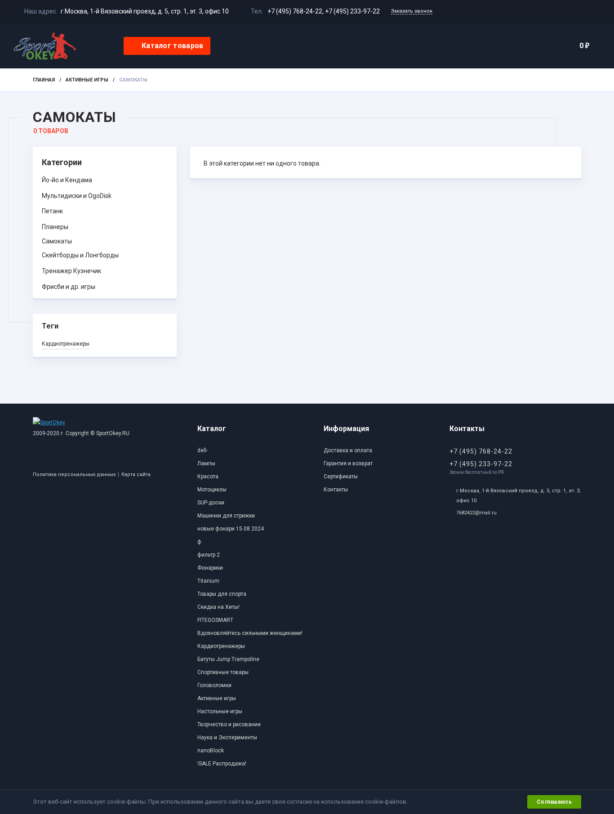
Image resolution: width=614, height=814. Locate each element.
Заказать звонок (411, 11)
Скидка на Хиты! (218, 607)
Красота (207, 476)
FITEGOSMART (215, 620)
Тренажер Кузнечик (71, 270)
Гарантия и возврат (348, 463)
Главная (44, 79)
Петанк (52, 211)
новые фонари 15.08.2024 (230, 529)
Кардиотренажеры (65, 344)
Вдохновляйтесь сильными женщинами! (250, 633)
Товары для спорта (221, 594)
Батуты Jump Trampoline (228, 659)
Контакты (336, 489)
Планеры (55, 226)
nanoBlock (210, 750)
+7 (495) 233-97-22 (352, 11)
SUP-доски (210, 502)
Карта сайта (136, 474)
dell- (202, 450)
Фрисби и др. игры (68, 286)
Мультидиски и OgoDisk (76, 195)
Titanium (208, 581)
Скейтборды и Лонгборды (80, 255)
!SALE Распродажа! (221, 763)
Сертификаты (341, 476)
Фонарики (210, 568)
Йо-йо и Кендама (67, 180)
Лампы (206, 463)
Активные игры (87, 79)
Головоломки (214, 685)
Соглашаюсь (554, 802)
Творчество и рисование (229, 724)
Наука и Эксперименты (227, 737)
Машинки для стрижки (226, 516)
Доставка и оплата (348, 450)
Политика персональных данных (74, 474)
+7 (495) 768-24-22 (294, 11)
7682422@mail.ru (476, 513)
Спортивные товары (223, 672)
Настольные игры (219, 711)
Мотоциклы (212, 489)
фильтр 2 (208, 555)
